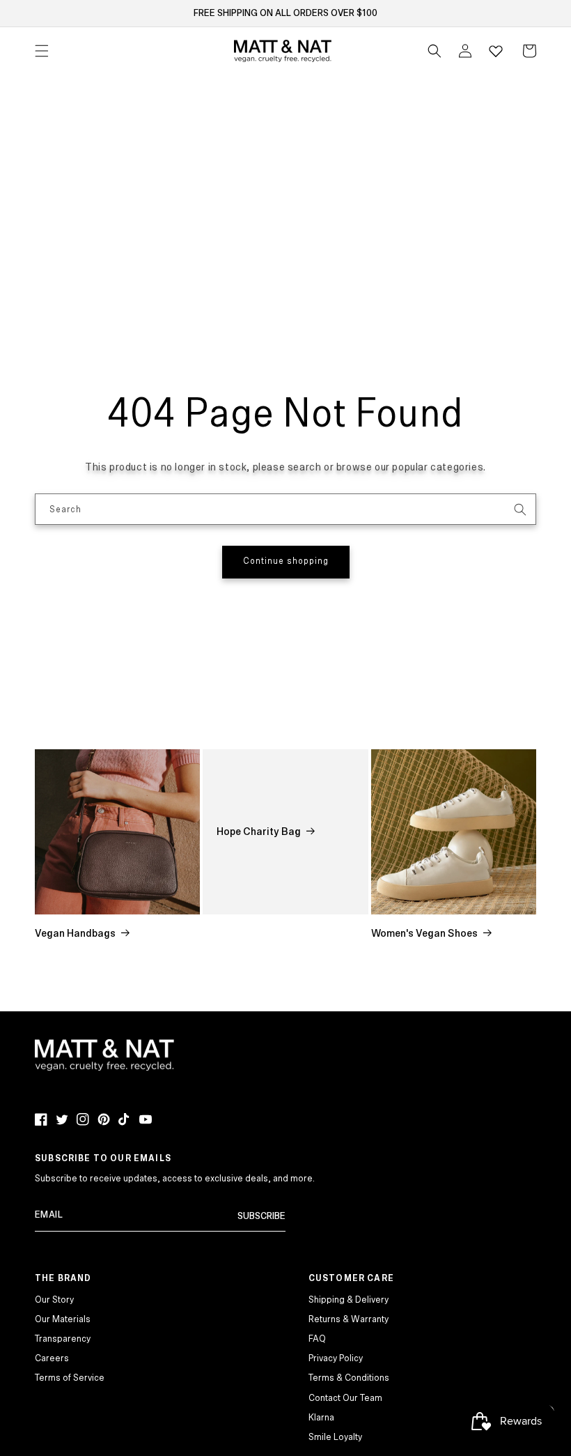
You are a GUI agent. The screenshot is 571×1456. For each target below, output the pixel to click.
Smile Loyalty (335, 1437)
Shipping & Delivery (348, 1300)
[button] (434, 51)
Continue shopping (286, 561)
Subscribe (261, 1216)
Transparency (63, 1339)
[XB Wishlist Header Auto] (495, 51)
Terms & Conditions (348, 1378)
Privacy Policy (335, 1358)
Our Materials (63, 1319)
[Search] (520, 509)
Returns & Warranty (348, 1319)
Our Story (54, 1300)
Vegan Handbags (75, 933)
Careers (52, 1358)
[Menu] (41, 51)
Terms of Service (69, 1378)
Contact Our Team (345, 1398)
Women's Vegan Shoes (424, 933)
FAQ (317, 1339)
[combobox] (285, 509)
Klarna (321, 1418)
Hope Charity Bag (259, 831)
